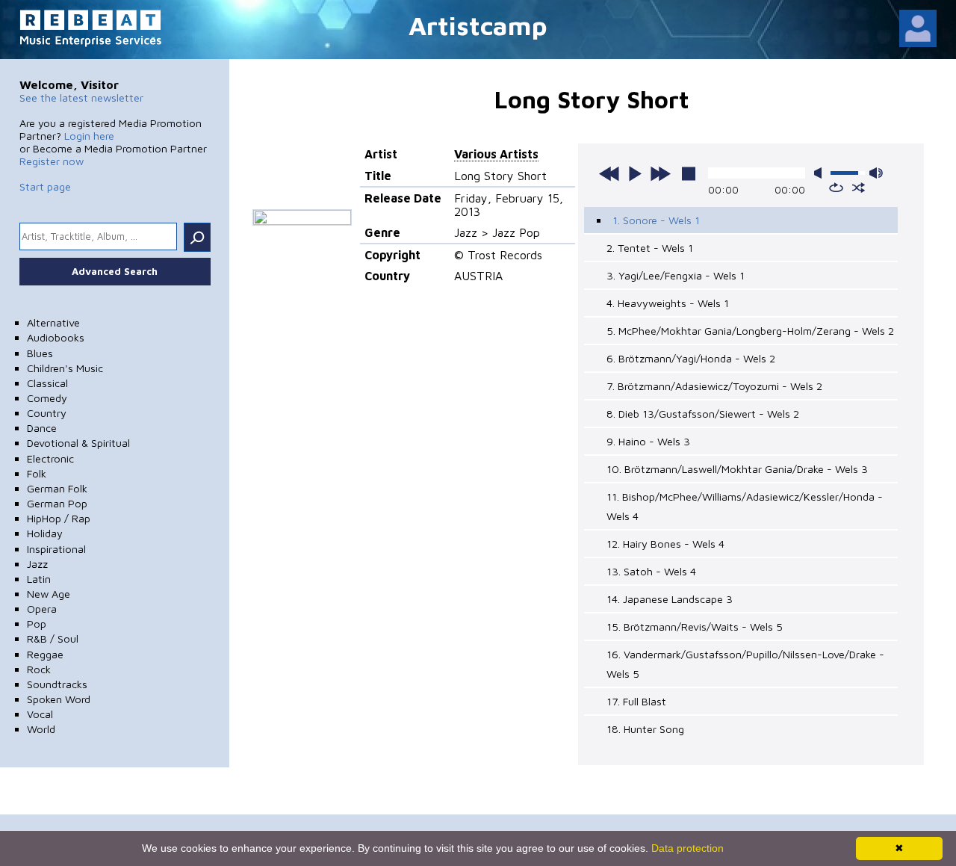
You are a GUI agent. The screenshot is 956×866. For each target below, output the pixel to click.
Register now (51, 161)
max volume (876, 173)
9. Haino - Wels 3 (648, 441)
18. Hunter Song (645, 729)
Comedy (47, 398)
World (41, 729)
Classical (47, 383)
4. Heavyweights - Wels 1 (667, 303)
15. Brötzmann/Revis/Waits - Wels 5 (694, 626)
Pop (36, 623)
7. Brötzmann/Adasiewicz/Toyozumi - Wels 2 (714, 386)
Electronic (50, 458)
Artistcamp (478, 25)
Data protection (687, 848)
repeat (836, 187)
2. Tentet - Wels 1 (649, 247)
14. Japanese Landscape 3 (669, 599)
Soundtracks (57, 684)
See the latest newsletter (81, 97)
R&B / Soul (52, 638)
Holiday (45, 533)
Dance (42, 427)
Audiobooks (55, 337)
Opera (42, 608)
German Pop (57, 503)
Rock (39, 669)
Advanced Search (115, 271)
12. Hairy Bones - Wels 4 (665, 543)
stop (688, 173)
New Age (48, 593)
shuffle (858, 187)
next (660, 173)
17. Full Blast (636, 701)
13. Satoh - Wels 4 (651, 571)
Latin (39, 578)
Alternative (53, 322)
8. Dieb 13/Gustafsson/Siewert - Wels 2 (702, 413)
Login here (89, 135)
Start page (45, 186)
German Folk (57, 488)
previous (609, 173)
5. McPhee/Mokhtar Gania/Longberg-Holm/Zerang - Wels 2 (750, 330)
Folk (36, 473)
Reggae (45, 654)
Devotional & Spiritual (78, 442)
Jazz (37, 563)
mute (821, 173)
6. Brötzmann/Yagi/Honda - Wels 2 (690, 358)
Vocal (40, 714)
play (635, 173)
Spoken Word (58, 699)
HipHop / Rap (58, 518)
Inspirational (56, 548)
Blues (40, 353)
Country (46, 412)
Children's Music (65, 368)
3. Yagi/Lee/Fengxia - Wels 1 (675, 275)
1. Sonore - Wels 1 (656, 220)
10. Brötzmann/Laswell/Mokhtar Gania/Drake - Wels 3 (737, 469)
